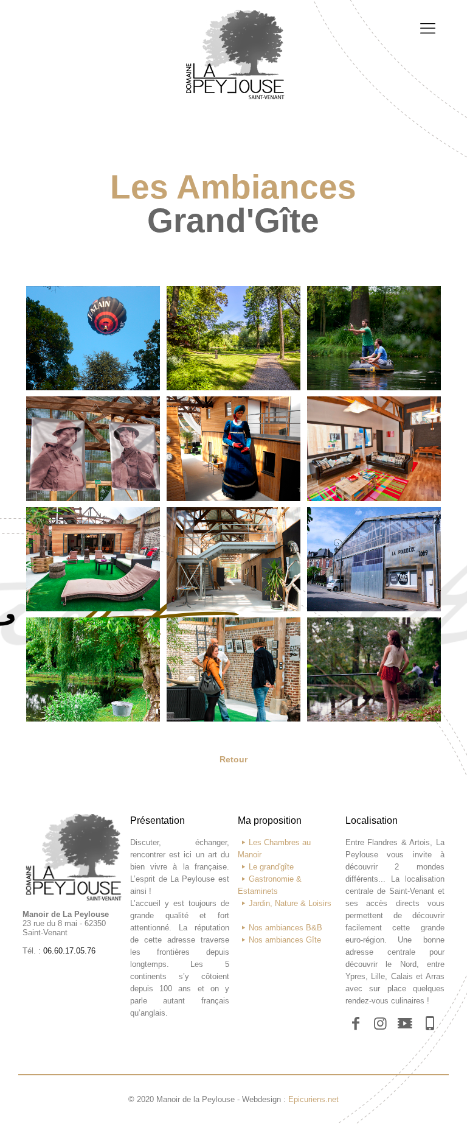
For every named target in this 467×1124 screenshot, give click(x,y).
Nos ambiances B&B (285, 927)
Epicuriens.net (313, 1099)
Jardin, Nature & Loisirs (290, 903)
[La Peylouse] (233, 39)
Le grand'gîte (271, 866)
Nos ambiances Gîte (285, 939)
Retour (233, 759)
